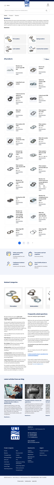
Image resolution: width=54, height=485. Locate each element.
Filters (47, 59)
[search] (27, 10)
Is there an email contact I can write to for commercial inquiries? (38, 354)
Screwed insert (19, 470)
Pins (17, 459)
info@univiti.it (34, 437)
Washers (17, 15)
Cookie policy (28, 481)
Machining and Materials (31, 457)
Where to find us (43, 455)
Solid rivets (6, 462)
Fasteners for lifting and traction (20, 462)
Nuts (17, 451)
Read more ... (7, 417)
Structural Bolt (19, 453)
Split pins (6, 459)
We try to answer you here (33, 442)
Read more (6, 27)
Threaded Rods (7, 455)
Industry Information (30, 451)
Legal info (34, 481)
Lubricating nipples (20, 465)
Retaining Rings (7, 457)
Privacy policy (20, 481)
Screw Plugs (7, 466)
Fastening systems (8, 468)
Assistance (42, 453)
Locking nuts (7, 464)
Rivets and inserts (20, 468)
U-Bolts (17, 455)
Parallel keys (19, 457)
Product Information (30, 461)
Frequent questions (44, 451)
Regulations (30, 454)
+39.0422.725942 (33, 434)
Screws (5, 451)
